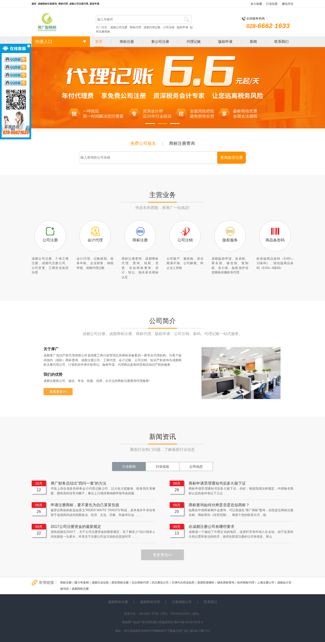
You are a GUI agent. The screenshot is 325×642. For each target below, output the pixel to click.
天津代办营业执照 (183, 582)
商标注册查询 (182, 143)
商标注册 (127, 41)
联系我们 (281, 41)
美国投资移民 (205, 582)
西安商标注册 (120, 582)
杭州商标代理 (245, 582)
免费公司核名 (143, 143)
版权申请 (182, 27)
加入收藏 (256, 3)
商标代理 (135, 27)
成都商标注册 (80, 588)
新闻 (253, 41)
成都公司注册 (118, 27)
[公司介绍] (241, 399)
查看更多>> (58, 392)
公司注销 (168, 27)
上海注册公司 (265, 582)
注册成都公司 (182, 602)
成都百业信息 (100, 582)
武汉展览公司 (160, 582)
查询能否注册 (231, 158)
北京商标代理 (140, 582)
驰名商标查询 (225, 582)
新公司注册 (160, 41)
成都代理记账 (152, 27)
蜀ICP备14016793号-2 (188, 622)
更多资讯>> (162, 555)
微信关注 (287, 3)
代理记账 (194, 41)
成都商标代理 (150, 602)
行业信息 (272, 3)
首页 (98, 41)
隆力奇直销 (81, 582)
